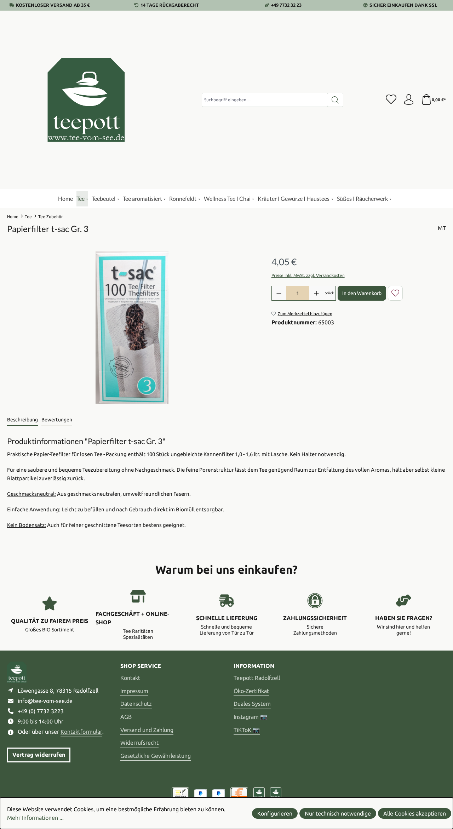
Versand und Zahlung (146, 730)
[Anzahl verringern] (279, 293)
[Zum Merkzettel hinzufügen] (395, 293)
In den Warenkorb (362, 293)
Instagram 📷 (250, 717)
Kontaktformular (81, 731)
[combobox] (265, 100)
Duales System (252, 703)
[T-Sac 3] (132, 327)
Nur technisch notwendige (338, 813)
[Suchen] (335, 100)
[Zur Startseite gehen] (86, 99)
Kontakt (130, 678)
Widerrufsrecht (139, 742)
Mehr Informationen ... (35, 817)
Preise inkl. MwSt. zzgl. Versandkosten (308, 275)
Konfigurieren (274, 813)
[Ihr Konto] (408, 100)
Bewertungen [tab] (56, 419)
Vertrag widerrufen (38, 754)
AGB (126, 717)
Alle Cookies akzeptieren (414, 813)
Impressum (134, 691)
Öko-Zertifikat (251, 691)
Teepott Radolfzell (257, 678)
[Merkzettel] (391, 100)
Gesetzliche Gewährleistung (155, 756)
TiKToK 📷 (247, 730)
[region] (132, 327)
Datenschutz (136, 703)
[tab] (22, 420)
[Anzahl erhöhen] (316, 293)
